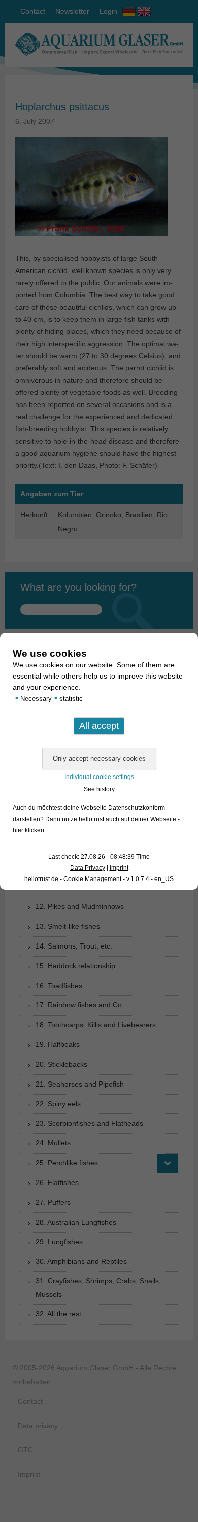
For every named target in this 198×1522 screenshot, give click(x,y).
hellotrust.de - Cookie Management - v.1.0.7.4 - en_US (99, 879)
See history (99, 789)
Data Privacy (87, 867)
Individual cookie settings (99, 777)
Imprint (119, 867)
